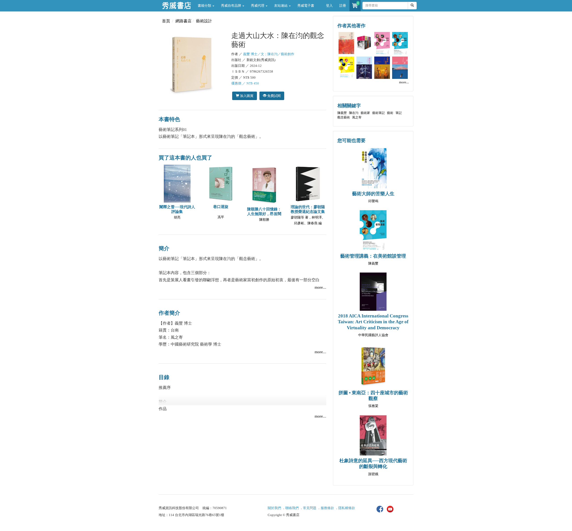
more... (320, 287)
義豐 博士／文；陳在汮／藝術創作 (268, 54)
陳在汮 (353, 113)
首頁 (166, 21)
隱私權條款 (346, 508)
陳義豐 (342, 113)
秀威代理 (258, 5)
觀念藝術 (343, 117)
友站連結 (281, 5)
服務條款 (327, 508)
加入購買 (246, 96)
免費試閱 (273, 96)
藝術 (390, 113)
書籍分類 (205, 5)
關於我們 (274, 508)
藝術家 (365, 113)
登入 (329, 5)
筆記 (398, 113)
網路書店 (183, 21)
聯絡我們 (292, 508)
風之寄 (357, 117)
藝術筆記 (378, 113)
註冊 (342, 5)
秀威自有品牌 (231, 5)
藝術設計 (204, 21)
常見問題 (309, 508)
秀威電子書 (305, 5)
